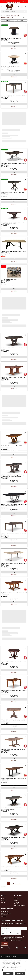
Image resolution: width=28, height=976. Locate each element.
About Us (16, 898)
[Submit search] (24, 12)
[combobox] (20, 20)
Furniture (8, 15)
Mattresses (3, 900)
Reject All (8, 973)
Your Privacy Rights (14, 969)
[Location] (18, 6)
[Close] (25, 961)
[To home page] (10, 7)
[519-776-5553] (22, 6)
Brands (3, 902)
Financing (16, 902)
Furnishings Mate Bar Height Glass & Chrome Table (10, 279)
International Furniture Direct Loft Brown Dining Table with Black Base (13, 251)
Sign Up (5, 943)
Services (16, 900)
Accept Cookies (20, 973)
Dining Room (13, 15)
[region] (14, 967)
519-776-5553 (4, 914)
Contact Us (3, 916)
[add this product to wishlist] (25, 25)
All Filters (8, 20)
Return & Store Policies (19, 905)
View (14, 46)
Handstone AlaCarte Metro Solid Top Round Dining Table (11, 38)
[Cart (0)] (25, 6)
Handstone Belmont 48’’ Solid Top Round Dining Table (10, 66)
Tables (18, 15)
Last (19, 883)
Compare (14, 48)
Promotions (16, 903)
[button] (2, 6)
